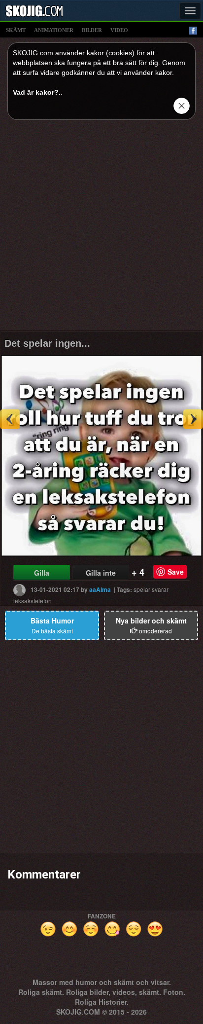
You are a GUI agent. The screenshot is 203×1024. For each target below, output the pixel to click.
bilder (92, 30)
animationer (53, 30)
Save (176, 572)
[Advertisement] (101, 228)
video (119, 30)
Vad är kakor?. (37, 92)
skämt (16, 30)
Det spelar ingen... (47, 343)
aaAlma (100, 589)
